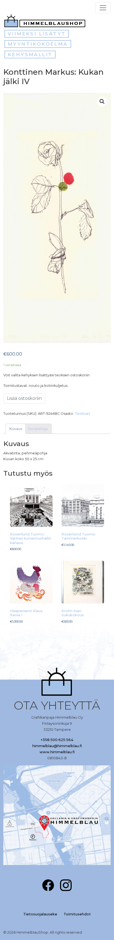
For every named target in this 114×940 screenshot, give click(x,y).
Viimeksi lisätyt (37, 34)
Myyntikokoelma (38, 44)
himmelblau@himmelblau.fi (57, 746)
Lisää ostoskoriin (24, 398)
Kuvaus (15, 429)
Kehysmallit (30, 54)
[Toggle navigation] (103, 7)
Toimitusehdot (77, 914)
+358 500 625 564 (57, 740)
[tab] (16, 429)
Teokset (82, 413)
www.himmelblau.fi (57, 752)
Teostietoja (38, 429)
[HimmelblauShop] (46, 20)
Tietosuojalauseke (40, 914)
